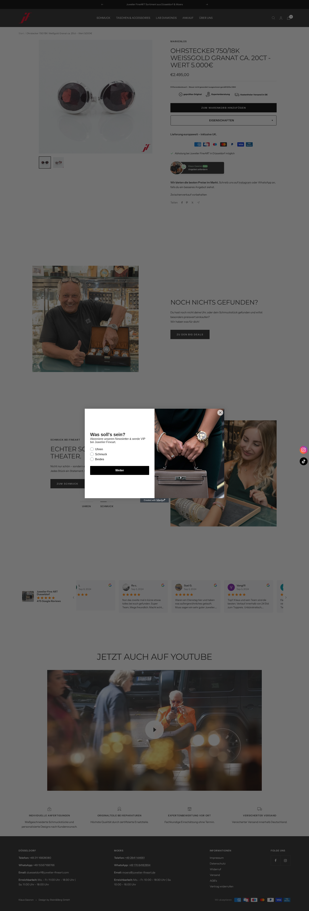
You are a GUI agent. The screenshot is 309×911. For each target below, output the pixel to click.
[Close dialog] (220, 412)
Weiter (119, 470)
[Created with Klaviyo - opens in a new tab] (154, 500)
